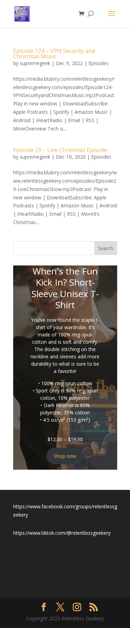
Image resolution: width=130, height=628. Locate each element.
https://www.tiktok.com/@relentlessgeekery (62, 533)
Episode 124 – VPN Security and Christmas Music (54, 53)
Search (105, 248)
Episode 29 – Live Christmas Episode (60, 150)
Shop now (65, 456)
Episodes (98, 63)
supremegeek (35, 63)
